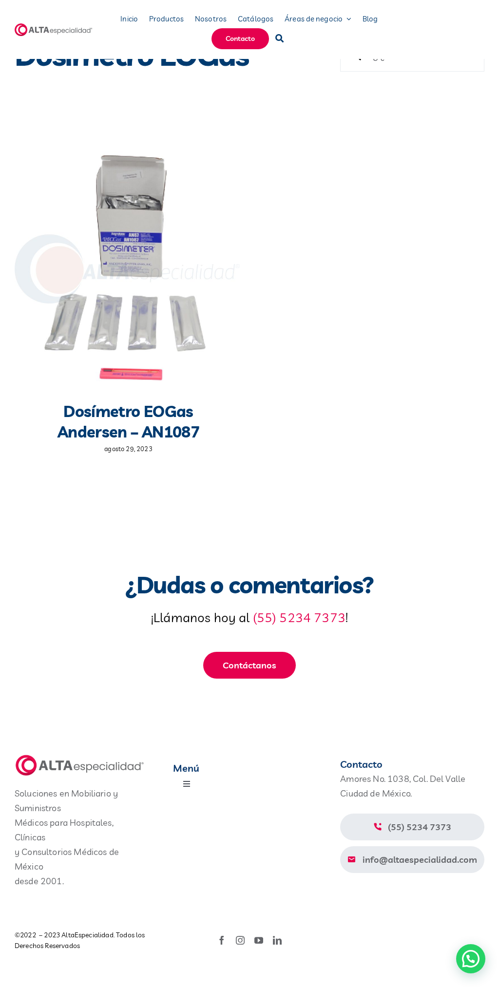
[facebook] (221, 940)
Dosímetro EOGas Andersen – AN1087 (128, 421)
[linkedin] (277, 940)
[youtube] (258, 940)
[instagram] (240, 940)
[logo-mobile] (54, 27)
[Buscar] (279, 39)
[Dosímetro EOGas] (127, 267)
